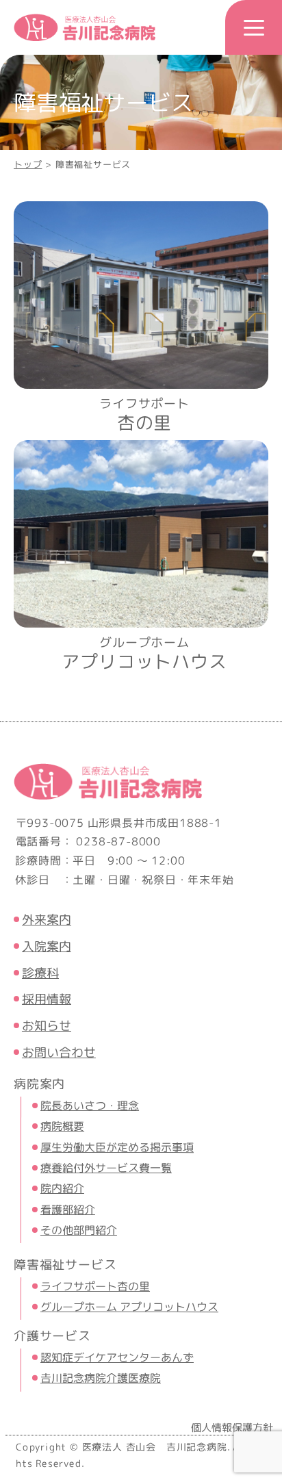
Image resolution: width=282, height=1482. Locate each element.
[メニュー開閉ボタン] (253, 27)
